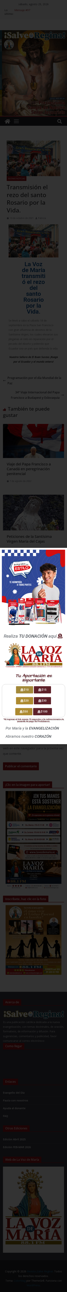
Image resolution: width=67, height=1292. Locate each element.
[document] (33, 646)
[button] (62, 553)
